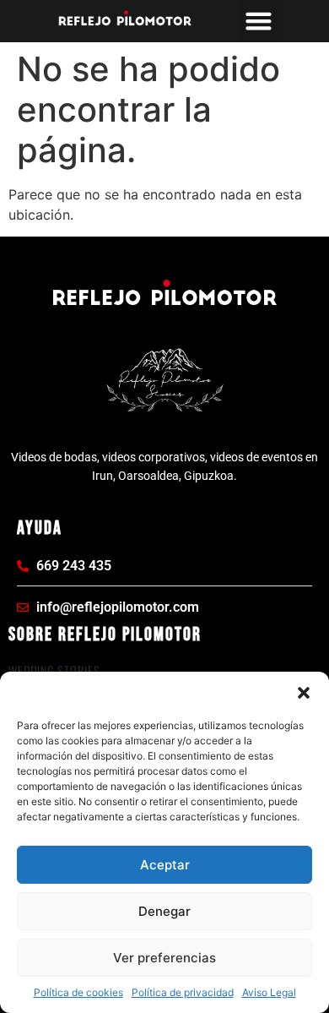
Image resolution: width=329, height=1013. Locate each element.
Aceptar (165, 865)
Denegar (164, 911)
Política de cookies (78, 992)
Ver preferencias (164, 958)
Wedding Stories (54, 670)
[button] (303, 692)
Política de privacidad (183, 992)
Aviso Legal (269, 992)
